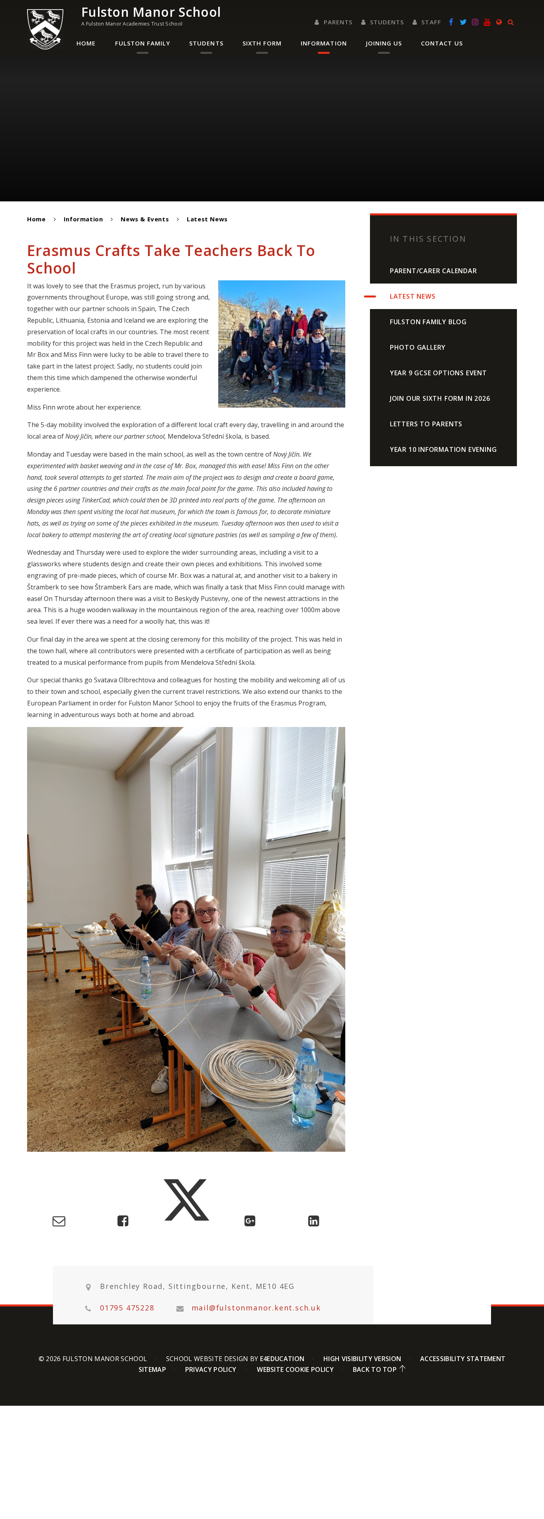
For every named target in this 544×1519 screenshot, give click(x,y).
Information (83, 219)
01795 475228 (127, 1307)
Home (36, 219)
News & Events (145, 219)
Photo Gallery (418, 347)
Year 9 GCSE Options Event (438, 372)
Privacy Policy (210, 1369)
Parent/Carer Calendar (433, 270)
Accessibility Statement (462, 1358)
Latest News (207, 219)
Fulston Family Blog (428, 321)
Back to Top (375, 1369)
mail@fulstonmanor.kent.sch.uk (256, 1307)
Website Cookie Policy (295, 1369)
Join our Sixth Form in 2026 (440, 398)
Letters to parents (426, 424)
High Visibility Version (362, 1358)
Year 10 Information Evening (443, 449)
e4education (282, 1358)
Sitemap (152, 1369)
